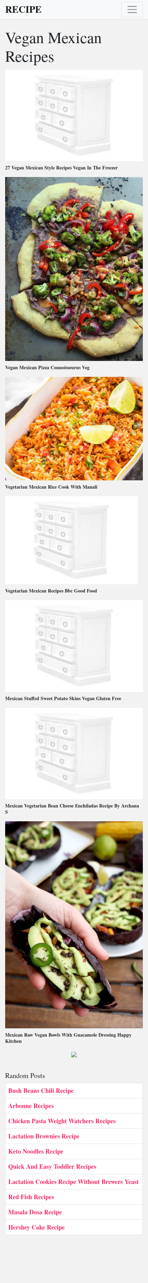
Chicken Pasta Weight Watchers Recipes (62, 1120)
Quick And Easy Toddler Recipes (52, 1166)
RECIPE (23, 9)
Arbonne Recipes (31, 1105)
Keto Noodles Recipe (35, 1151)
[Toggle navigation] (132, 9)
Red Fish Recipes (31, 1196)
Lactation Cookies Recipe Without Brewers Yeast (73, 1181)
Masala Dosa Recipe (35, 1211)
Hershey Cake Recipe (36, 1227)
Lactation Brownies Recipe (44, 1136)
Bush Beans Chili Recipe (41, 1090)
